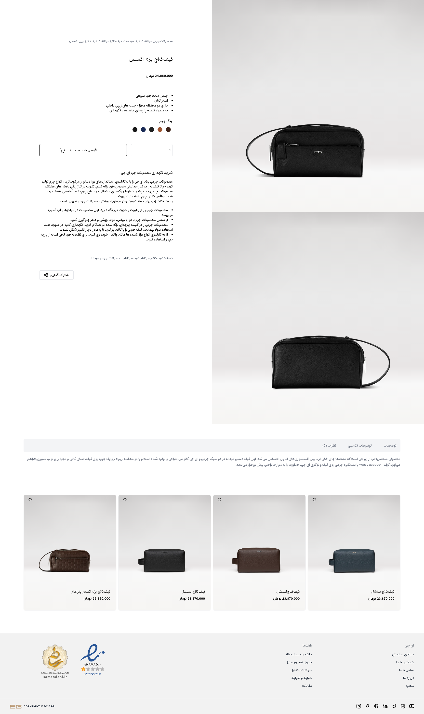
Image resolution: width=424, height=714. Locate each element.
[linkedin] (385, 706)
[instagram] (358, 706)
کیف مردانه (133, 41)
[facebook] (367, 706)
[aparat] (402, 706)
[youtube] (411, 706)
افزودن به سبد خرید (83, 150)
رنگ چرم (165, 121)
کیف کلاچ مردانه (111, 41)
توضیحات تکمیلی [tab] (360, 445)
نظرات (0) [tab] (329, 445)
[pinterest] (376, 706)
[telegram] (394, 706)
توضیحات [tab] (390, 445)
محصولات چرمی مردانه (158, 41)
